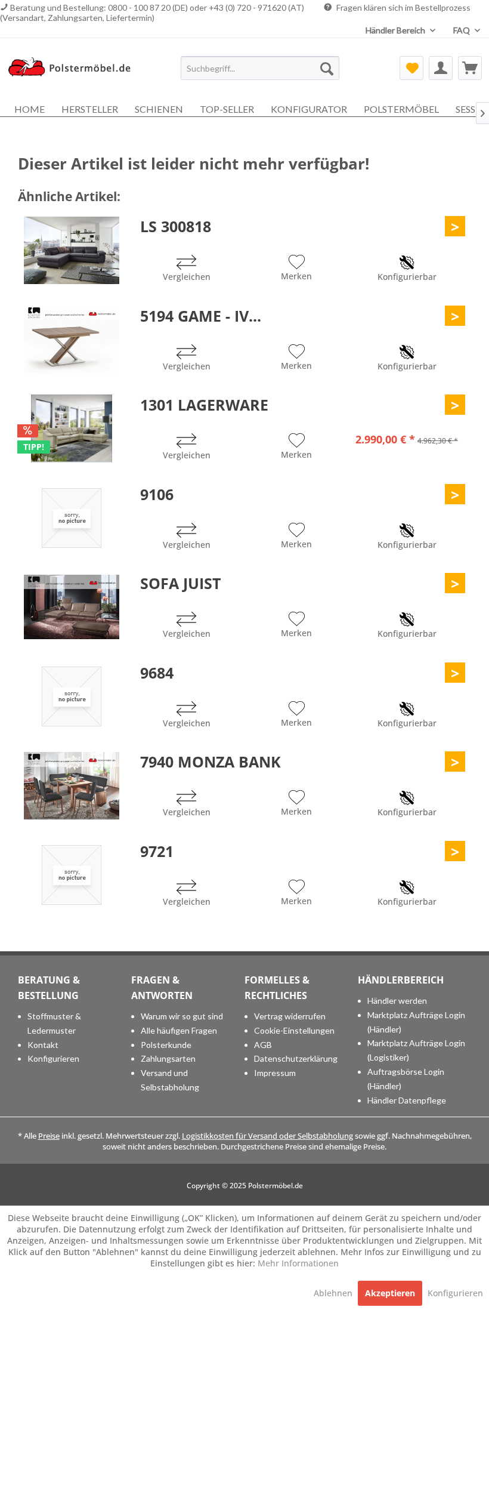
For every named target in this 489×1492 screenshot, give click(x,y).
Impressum (275, 1073)
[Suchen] (326, 68)
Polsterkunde (166, 1045)
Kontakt (42, 1045)
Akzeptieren (390, 1293)
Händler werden (397, 1000)
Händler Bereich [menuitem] (396, 30)
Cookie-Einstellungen (294, 1030)
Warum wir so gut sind (182, 1016)
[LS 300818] (71, 250)
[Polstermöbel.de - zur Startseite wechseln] (73, 71)
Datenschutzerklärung (296, 1058)
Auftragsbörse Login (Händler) (405, 1078)
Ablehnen (334, 1293)
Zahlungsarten (168, 1058)
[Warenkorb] (470, 68)
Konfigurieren (53, 1058)
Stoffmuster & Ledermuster (54, 1023)
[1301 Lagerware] (71, 428)
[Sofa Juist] (71, 607)
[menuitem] (260, 68)
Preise (49, 1135)
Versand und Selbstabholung (170, 1080)
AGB (263, 1045)
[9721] (71, 875)
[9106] (71, 518)
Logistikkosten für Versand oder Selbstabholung (267, 1135)
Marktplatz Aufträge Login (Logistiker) (416, 1050)
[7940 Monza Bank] (71, 785)
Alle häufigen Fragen (179, 1030)
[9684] (71, 696)
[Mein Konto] (441, 68)
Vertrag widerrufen (290, 1016)
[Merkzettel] (411, 68)
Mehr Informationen (298, 1263)
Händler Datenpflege (406, 1100)
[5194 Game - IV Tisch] (71, 340)
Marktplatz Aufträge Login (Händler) (416, 1022)
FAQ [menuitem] (462, 30)
